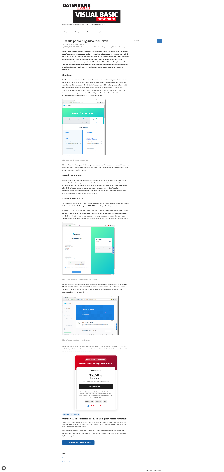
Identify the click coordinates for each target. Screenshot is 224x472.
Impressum (66, 458)
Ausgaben (67, 32)
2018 (70, 47)
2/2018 (66, 47)
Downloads (91, 32)
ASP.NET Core (76, 47)
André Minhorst (79, 44)
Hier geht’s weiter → (95, 387)
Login (99, 32)
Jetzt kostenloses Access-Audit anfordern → (78, 442)
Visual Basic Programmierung (103, 47)
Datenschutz (66, 462)
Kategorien (79, 32)
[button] (4, 468)
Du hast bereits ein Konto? (97, 406)
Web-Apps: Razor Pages (119, 47)
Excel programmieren (87, 47)
